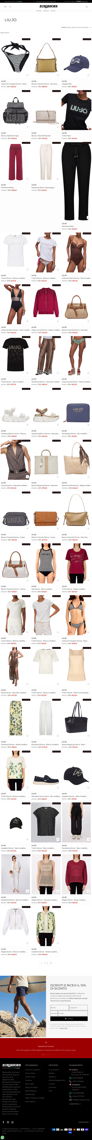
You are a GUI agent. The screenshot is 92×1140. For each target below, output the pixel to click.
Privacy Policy (64, 1028)
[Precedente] (33, 1)
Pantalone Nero (68, 226)
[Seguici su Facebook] (3, 1122)
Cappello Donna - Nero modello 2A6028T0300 (74, 796)
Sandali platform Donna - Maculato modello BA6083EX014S (45, 434)
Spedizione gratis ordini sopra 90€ (46, 1)
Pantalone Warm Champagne (43, 188)
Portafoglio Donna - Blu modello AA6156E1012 (74, 434)
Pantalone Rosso (7, 187)
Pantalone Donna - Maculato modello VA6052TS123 (46, 382)
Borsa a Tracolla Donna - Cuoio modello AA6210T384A (43, 537)
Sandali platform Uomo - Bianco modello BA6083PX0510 (13, 434)
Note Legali (29, 1084)
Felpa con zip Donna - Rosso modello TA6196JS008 (46, 330)
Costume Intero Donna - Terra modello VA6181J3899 (76, 278)
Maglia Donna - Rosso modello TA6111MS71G (73, 900)
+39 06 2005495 (78, 1081)
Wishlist (52, 1073)
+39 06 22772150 (78, 1096)
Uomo (53, 11)
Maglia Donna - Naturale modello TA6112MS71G (44, 900)
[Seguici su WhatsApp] (12, 1122)
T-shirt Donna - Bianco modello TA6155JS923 (13, 641)
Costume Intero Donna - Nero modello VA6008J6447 (15, 330)
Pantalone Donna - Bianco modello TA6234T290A (45, 745)
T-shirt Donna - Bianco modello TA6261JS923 (13, 796)
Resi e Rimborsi (31, 1091)
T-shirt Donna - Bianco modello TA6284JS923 (43, 693)
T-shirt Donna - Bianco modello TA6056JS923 (43, 641)
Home (39, 11)
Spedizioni (52, 1077)
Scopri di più (84, 1)
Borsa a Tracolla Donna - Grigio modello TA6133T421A (13, 537)
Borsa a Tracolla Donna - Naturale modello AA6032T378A (74, 330)
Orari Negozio (30, 1101)
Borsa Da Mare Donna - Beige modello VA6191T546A (76, 486)
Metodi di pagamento (57, 1080)
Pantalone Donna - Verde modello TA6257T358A (14, 745)
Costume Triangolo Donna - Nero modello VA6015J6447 (74, 641)
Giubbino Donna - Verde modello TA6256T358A (44, 952)
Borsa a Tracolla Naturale (41, 136)
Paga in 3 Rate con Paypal (34, 1098)
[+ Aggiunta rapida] (27, 75)
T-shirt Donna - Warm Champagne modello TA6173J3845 (75, 693)
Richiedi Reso (30, 1094)
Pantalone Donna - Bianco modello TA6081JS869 (14, 900)
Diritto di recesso (31, 1087)
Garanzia (28, 1080)
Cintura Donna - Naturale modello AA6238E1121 (14, 486)
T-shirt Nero (66, 136)
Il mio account (54, 1070)
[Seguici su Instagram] (8, 1122)
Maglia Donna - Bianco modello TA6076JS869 (13, 952)
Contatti (52, 1084)
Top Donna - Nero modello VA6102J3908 (42, 589)
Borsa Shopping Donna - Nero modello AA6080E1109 (73, 745)
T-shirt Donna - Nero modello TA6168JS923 (43, 848)
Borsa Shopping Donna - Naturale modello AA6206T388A (44, 486)
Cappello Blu (67, 84)
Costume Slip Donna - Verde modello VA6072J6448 (76, 382)
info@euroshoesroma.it (81, 1100)
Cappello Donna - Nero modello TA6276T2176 (13, 848)
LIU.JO (3, 81)
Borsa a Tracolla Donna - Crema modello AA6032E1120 (13, 589)
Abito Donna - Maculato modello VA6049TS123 (13, 693)
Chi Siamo (52, 1087)
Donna (46, 11)
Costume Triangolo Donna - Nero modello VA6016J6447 (13, 84)
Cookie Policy (30, 1077)
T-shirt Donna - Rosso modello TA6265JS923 (73, 589)
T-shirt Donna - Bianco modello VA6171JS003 (13, 278)
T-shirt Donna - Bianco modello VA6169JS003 (43, 278)
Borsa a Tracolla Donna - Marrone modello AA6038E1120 (44, 84)
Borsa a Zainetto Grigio (10, 136)
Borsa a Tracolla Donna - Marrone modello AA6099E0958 (74, 537)
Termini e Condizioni (32, 1070)
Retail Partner (17, 1131)
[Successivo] (58, 1)
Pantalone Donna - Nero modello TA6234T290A (74, 848)
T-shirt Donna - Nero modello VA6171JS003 (12, 382)
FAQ (50, 1091)
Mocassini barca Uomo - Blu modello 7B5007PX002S (46, 796)
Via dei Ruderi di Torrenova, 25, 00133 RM (80, 1073)
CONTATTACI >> (75, 1104)
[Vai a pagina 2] (50, 963)
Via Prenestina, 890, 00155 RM (79, 1088)
